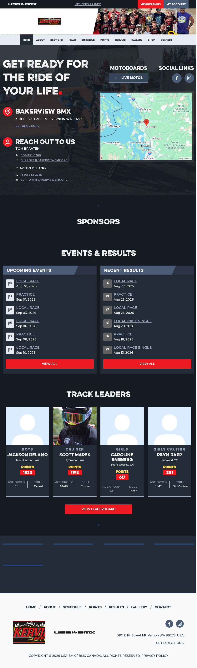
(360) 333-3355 (31, 174)
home (33, 607)
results (118, 607)
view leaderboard (99, 509)
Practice (25, 294)
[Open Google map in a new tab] (146, 126)
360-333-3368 (31, 155)
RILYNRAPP (169, 454)
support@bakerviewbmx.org (44, 160)
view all (50, 364)
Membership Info (88, 4)
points (97, 607)
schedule (74, 607)
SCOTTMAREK (74, 454)
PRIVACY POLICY (154, 656)
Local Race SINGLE (133, 321)
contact (163, 607)
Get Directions (27, 126)
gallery (141, 607)
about (52, 607)
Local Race (27, 281)
